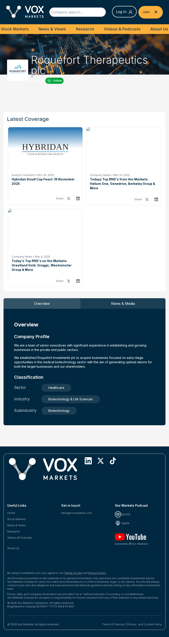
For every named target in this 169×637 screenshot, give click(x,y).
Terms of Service (113, 624)
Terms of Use (73, 573)
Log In (121, 11)
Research (85, 29)
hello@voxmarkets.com (76, 513)
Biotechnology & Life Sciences (70, 399)
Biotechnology (59, 410)
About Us (159, 29)
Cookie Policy (153, 624)
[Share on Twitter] (68, 198)
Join (146, 11)
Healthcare (56, 388)
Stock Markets (15, 29)
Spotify (125, 514)
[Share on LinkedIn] (78, 198)
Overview (42, 303)
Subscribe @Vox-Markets (131, 543)
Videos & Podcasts (122, 29)
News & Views (52, 29)
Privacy (132, 624)
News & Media (123, 303)
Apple (125, 523)
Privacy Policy (97, 573)
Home (11, 513)
